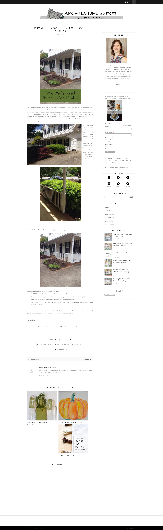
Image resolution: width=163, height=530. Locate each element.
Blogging (107, 207)
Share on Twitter (63, 344)
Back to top (131, 528)
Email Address (109, 132)
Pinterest (109, 186)
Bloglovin (118, 186)
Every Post (109, 139)
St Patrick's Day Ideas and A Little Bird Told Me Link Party (122, 261)
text (107, 148)
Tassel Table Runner (67, 455)
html (107, 146)
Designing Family (109, 217)
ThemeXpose (41, 527)
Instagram (127, 180)
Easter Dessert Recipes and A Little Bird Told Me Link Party (122, 244)
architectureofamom (47, 368)
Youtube (128, 186)
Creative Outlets (62, 349)
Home (29, 2)
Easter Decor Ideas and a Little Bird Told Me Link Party (123, 235)
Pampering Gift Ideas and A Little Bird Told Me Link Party (122, 280)
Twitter (118, 180)
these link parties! (68, 326)
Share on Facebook (45, 344)
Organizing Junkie (55, 326)
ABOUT (54, 2)
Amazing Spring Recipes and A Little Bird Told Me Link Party (121, 271)
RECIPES (46, 2)
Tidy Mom (61, 326)
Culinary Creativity (110, 214)
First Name (108, 126)
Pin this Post (78, 344)
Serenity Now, (48, 326)
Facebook (109, 180)
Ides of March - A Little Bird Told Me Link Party (122, 254)
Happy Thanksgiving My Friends (71, 422)
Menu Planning (109, 221)
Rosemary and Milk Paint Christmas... (37, 424)
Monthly (108, 141)
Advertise (62, 2)
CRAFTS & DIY (37, 2)
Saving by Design (109, 224)
